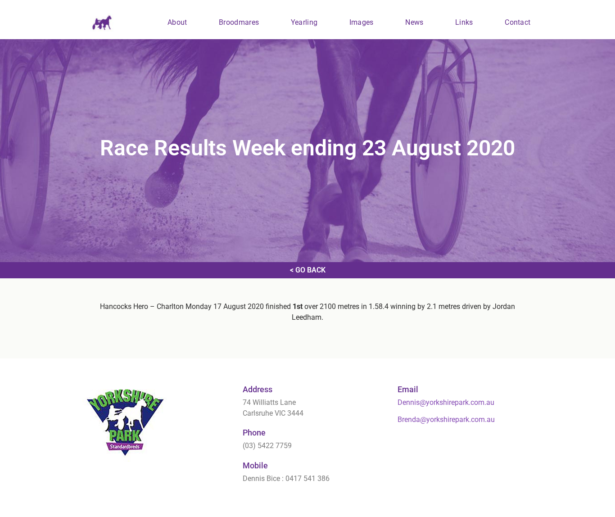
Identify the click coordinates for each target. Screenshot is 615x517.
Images (361, 22)
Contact (517, 22)
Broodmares (239, 22)
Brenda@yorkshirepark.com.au (446, 419)
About (177, 22)
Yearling (304, 22)
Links (464, 22)
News (414, 22)
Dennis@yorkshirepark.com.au (446, 402)
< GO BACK (308, 270)
